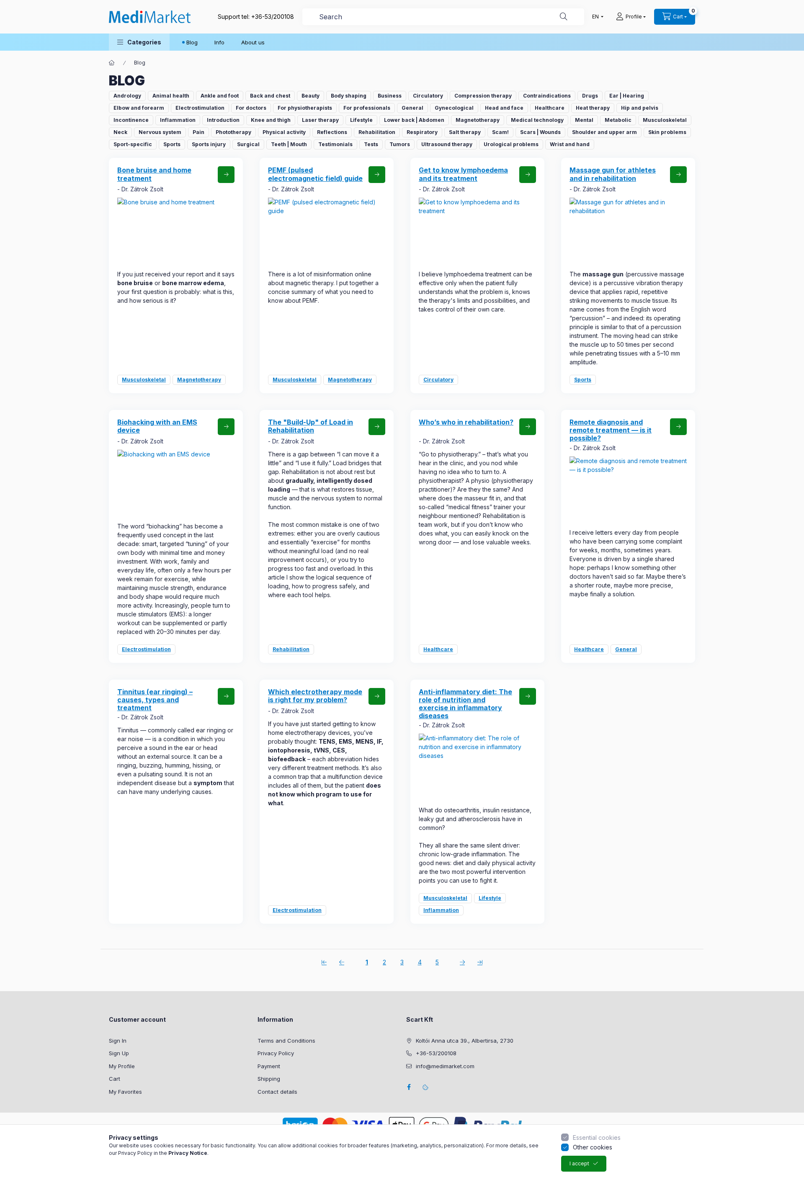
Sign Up (119, 1053)
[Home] (112, 63)
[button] (139, 42)
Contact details (277, 1091)
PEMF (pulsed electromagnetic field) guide (315, 174)
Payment (269, 1066)
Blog (192, 42)
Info (219, 42)
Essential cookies (597, 1137)
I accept (579, 1163)
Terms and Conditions (286, 1040)
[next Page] (462, 961)
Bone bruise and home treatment (154, 174)
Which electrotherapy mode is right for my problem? (315, 696)
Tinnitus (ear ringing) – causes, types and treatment (155, 700)
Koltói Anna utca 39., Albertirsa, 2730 (464, 1040)
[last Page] (480, 961)
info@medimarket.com (445, 1066)
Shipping (269, 1078)
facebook (408, 1087)
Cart (114, 1078)
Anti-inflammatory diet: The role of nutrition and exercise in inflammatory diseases (465, 704)
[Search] (563, 17)
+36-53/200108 (272, 16)
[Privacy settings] (425, 1087)
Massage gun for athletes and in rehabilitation (613, 174)
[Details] (226, 174)
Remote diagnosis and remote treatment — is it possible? (611, 430)
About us (253, 42)
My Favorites (125, 1091)
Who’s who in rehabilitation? (466, 422)
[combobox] (443, 16)
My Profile (122, 1066)
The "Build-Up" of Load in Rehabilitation (310, 426)
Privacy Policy (276, 1053)
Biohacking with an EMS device (157, 426)
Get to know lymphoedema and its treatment (463, 174)
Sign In (117, 1040)
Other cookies (592, 1147)
